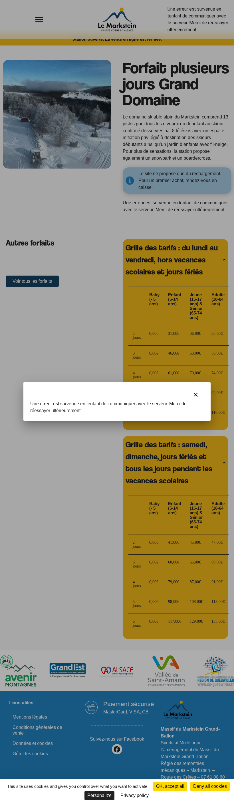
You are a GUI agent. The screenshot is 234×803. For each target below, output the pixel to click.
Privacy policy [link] (134, 795)
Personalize (99, 795)
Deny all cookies (210, 786)
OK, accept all (170, 786)
